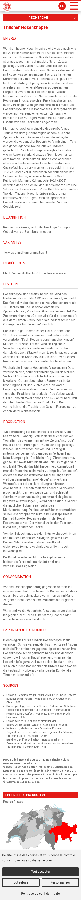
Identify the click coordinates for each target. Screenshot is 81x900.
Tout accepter (40, 871)
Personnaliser (60, 882)
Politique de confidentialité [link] (40, 893)
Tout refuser (20, 882)
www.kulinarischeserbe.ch (19, 763)
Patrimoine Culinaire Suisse (7, 6)
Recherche (38, 18)
